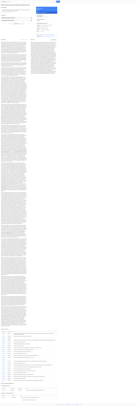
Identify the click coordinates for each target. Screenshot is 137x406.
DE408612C (3, 370)
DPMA (51, 36)
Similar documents (41, 34)
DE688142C (3, 351)
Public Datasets (67, 404)
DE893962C (3, 347)
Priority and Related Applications (49, 34)
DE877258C (3, 355)
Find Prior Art (40, 12)
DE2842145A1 (4, 333)
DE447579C (3, 380)
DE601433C (3, 374)
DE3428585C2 (4, 338)
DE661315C (3, 345)
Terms (72, 404)
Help (81, 404)
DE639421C (3, 336)
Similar (45, 12)
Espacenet (43, 36)
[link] (17, 10)
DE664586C (3, 372)
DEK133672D (4, 390)
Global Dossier (47, 36)
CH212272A (3, 363)
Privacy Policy (77, 404)
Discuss (53, 36)
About (56, 404)
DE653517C (3, 361)
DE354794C (3, 357)
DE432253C (3, 368)
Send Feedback (61, 404)
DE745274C (3, 349)
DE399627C (3, 343)
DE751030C (3, 353)
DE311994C (3, 359)
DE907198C (3, 378)
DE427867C (3, 376)
